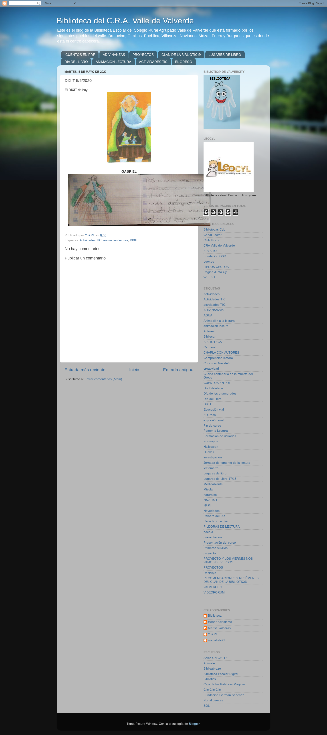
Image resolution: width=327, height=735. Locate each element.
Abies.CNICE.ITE (216, 658)
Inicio (134, 369)
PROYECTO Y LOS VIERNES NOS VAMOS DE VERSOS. (228, 560)
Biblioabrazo (212, 668)
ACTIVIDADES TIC (153, 62)
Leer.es (209, 261)
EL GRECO (183, 62)
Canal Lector (213, 235)
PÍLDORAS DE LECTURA (222, 526)
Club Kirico (211, 240)
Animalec (210, 663)
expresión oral (214, 420)
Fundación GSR (215, 256)
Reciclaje (210, 573)
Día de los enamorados (220, 393)
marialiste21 (216, 640)
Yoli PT (213, 634)
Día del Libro (213, 399)
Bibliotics (210, 679)
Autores (209, 331)
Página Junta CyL (216, 272)
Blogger (194, 723)
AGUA (208, 315)
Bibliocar (210, 336)
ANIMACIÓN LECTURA (113, 62)
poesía (208, 532)
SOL (207, 705)
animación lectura (115, 240)
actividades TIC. (215, 304)
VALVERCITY (213, 587)
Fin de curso (212, 425)
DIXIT (134, 240)
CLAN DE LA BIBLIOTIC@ (181, 55)
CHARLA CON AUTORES (221, 352)
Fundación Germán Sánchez (224, 695)
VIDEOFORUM (214, 592)
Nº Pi (207, 505)
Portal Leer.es (213, 700)
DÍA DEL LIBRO (76, 62)
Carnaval (210, 347)
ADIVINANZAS (114, 55)
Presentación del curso (220, 542)
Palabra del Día (214, 516)
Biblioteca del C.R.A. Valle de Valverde (125, 20)
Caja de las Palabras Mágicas (224, 684)
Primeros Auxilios (216, 548)
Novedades (212, 510)
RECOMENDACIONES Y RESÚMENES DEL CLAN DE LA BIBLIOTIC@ (231, 580)
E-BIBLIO (210, 251)
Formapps (211, 441)
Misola (208, 489)
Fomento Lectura (216, 430)
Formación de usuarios (220, 436)
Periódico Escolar (216, 521)
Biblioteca (215, 615)
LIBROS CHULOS (216, 267)
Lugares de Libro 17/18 (220, 478)
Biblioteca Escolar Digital (221, 674)
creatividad (211, 368)
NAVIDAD (210, 500)
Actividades (212, 294)
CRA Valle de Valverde (219, 245)
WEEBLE (210, 277)
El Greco (210, 415)
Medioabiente (213, 484)
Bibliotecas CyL (214, 229)
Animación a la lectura (219, 320)
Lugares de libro (215, 473)
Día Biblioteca (213, 388)
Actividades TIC (90, 240)
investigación (213, 457)
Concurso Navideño (217, 363)
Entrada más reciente (85, 369)
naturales (210, 494)
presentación (213, 537)
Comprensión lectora (218, 358)
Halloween (211, 446)
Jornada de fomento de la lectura (227, 462)
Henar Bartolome (220, 622)
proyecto (210, 553)
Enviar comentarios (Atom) (103, 379)
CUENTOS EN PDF (80, 55)
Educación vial (214, 409)
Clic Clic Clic (212, 689)
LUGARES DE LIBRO (225, 55)
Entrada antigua (178, 369)
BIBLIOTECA (213, 342)
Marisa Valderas (219, 628)
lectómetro (211, 468)
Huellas (209, 452)
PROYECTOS (143, 55)
